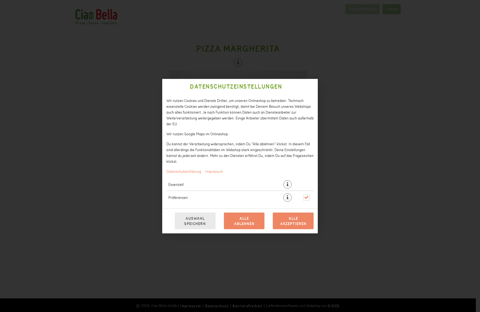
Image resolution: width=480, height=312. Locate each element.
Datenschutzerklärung (183, 171)
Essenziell (176, 184)
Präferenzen (178, 197)
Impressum (214, 171)
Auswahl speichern (195, 221)
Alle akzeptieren (293, 221)
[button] (287, 184)
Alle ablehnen (244, 221)
